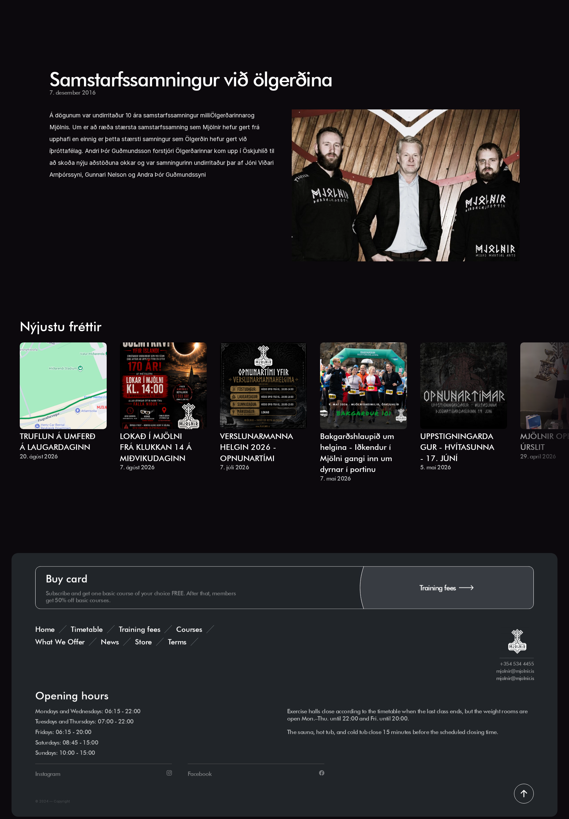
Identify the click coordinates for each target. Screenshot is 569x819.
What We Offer (60, 641)
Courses (189, 629)
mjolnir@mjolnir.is (515, 678)
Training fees (139, 629)
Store (143, 641)
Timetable (87, 629)
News (110, 641)
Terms (177, 641)
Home (45, 629)
